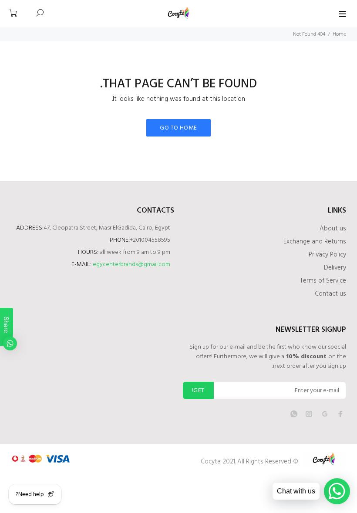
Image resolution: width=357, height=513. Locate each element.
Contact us (330, 294)
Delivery (335, 268)
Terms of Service (323, 281)
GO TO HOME (178, 128)
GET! (198, 391)
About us (333, 228)
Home (339, 34)
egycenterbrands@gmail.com (131, 265)
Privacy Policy (327, 255)
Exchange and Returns (314, 242)
